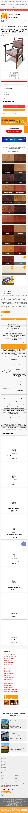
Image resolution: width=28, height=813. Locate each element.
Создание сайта (6, 801)
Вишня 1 (7, 253)
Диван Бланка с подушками (14, 455)
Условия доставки (9, 113)
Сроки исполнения (20, 113)
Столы (14, 29)
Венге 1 (20, 172)
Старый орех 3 (20, 243)
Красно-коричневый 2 (20, 192)
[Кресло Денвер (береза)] (14, 53)
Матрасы (6, 26)
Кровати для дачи (8, 679)
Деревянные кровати (9, 660)
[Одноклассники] (3, 795)
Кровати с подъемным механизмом (12, 668)
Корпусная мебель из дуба (14, 32)
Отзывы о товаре (7, 291)
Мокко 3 (7, 233)
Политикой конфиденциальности (7, 810)
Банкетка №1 (14, 613)
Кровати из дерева (8, 683)
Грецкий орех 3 (7, 172)
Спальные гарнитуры (12, 26)
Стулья (17, 29)
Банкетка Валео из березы (14, 561)
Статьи (2, 768)
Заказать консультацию (14, 131)
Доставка (24, 1)
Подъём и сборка (7, 293)
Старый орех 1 (20, 233)
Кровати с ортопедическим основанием (10, 671)
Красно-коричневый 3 (8, 202)
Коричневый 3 (20, 212)
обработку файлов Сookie (12, 808)
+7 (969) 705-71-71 (17, 749)
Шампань (20, 273)
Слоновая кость (8, 273)
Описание (6, 290)
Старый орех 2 (7, 243)
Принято (24, 810)
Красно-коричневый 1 (8, 192)
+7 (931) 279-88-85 (17, 727)
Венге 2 (7, 182)
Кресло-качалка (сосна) (14, 587)
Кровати (2, 26)
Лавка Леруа (14, 639)
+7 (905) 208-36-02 (17, 738)
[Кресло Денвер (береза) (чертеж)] (14, 75)
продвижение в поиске (14, 801)
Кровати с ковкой (8, 675)
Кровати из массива (8, 662)
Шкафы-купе (3, 770)
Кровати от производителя (10, 689)
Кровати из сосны (8, 664)
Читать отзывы (6, 33)
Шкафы (19, 26)
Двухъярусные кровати (9, 677)
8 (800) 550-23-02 (11, 10)
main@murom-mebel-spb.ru (6, 786)
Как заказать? (18, 1)
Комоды (22, 26)
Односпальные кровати (9, 654)
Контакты (14, 7)
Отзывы (25, 4)
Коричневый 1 (20, 202)
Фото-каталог (4, 1)
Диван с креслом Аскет (14, 508)
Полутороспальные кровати (10, 656)
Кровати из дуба (23, 29)
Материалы (3, 4)
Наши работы (11, 1)
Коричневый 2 (7, 212)
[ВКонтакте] (2, 795)
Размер (4, 84)
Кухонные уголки (8, 29)
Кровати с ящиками (8, 673)
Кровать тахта (7, 685)
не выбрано (6, 94)
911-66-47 (6, 789)
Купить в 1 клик (14, 106)
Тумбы (25, 26)
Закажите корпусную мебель (12, 697)
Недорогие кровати (8, 687)
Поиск (2, 21)
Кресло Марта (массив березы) (14, 534)
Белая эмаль (20, 263)
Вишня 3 (7, 263)
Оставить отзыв (5, 311)
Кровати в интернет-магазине (11, 691)
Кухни (2, 29)
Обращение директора (18, 4)
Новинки (3, 765)
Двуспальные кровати (9, 658)
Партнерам (9, 4)
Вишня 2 (20, 253)
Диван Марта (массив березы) (14, 482)
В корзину (14, 110)
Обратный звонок (6, 792)
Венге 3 (20, 182)
